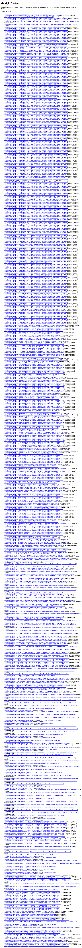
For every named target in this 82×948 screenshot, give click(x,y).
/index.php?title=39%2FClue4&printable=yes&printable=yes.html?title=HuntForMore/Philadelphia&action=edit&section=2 (35, 487)
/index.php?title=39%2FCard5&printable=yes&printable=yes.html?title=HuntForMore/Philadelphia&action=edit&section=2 (35, 244)
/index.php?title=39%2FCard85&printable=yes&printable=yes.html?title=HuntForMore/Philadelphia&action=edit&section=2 (35, 302)
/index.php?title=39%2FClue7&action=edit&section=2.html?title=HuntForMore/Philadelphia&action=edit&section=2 (33, 510)
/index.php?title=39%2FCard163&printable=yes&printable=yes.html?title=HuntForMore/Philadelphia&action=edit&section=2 (36, 109)
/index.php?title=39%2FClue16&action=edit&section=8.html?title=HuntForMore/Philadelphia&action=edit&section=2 (34, 445)
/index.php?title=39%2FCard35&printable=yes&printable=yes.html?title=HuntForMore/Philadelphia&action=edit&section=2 (35, 170)
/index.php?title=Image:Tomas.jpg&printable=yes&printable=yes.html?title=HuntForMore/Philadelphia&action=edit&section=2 (36, 681)
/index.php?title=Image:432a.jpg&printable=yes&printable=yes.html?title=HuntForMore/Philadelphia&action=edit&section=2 (35, 636)
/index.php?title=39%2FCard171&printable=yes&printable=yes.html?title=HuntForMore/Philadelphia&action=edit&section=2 (36, 118)
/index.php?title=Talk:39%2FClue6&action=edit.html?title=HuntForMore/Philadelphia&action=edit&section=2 (32, 902)
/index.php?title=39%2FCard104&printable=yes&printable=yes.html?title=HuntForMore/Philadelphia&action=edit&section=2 (36, 34)
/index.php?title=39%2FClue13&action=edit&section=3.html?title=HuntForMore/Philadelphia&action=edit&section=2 (34, 384)
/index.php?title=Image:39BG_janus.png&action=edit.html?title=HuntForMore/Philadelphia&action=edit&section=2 (33, 593)
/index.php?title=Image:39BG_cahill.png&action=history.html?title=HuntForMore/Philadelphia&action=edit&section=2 (34, 580)
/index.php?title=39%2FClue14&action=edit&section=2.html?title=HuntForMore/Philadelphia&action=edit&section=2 (34, 402)
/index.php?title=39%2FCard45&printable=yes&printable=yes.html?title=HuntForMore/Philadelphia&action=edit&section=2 (35, 237)
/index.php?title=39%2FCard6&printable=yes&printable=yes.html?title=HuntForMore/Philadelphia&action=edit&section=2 (35, 260)
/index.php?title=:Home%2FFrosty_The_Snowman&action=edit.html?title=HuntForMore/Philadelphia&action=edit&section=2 (36, 552)
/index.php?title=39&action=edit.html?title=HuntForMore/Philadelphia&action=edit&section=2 (28, 180)
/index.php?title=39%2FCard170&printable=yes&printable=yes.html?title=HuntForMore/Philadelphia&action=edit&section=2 (36, 116)
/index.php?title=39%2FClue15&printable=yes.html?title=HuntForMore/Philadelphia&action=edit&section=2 (31, 433)
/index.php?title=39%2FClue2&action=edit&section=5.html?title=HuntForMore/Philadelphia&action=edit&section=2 (33, 459)
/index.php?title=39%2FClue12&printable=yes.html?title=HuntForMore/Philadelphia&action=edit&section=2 (31, 380)
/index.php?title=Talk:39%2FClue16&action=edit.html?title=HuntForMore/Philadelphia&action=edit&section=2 (32, 898)
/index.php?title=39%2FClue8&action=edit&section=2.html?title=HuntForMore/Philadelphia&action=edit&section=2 (33, 527)
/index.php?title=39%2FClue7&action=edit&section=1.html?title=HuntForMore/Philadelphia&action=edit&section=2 (33, 509)
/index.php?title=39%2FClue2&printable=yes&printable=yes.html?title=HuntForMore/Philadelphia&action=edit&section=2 (35, 468)
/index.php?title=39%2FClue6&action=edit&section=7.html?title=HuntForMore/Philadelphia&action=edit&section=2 (33, 500)
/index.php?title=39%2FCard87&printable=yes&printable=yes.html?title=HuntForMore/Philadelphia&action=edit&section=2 (35, 305)
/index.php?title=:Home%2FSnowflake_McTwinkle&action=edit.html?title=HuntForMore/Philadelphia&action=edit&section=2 (36, 556)
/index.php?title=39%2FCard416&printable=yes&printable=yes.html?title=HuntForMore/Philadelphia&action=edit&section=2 (36, 206)
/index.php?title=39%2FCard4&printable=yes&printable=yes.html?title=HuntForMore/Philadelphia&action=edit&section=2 (35, 177)
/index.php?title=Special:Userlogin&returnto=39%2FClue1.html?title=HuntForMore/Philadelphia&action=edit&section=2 (34, 821)
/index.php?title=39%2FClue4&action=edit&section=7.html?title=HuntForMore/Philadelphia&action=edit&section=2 (33, 481)
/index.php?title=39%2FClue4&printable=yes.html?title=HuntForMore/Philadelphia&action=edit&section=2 (31, 488)
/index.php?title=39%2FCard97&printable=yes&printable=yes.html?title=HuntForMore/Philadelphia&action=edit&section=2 (35, 320)
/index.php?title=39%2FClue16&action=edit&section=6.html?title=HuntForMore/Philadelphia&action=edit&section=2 (34, 442)
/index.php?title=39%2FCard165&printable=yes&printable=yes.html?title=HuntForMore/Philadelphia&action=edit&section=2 (36, 112)
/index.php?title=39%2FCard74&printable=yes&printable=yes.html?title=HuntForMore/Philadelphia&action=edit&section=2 (35, 284)
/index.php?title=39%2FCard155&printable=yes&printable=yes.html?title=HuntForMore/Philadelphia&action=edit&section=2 (36, 103)
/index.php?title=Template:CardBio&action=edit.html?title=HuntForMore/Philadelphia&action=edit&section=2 (32, 930)
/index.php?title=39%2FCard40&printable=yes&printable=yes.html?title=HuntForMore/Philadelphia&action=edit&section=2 (35, 179)
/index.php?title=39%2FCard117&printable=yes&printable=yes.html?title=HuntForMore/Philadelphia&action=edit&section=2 (36, 54)
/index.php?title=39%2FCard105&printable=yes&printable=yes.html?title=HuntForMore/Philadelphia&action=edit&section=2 (36, 35)
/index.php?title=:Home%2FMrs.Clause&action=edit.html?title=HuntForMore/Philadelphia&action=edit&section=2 (33, 553)
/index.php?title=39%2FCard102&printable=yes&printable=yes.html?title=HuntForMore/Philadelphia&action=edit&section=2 (36, 31)
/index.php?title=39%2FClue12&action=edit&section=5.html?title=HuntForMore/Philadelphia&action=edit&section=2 (34, 368)
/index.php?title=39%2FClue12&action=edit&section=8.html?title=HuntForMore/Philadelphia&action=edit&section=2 (34, 373)
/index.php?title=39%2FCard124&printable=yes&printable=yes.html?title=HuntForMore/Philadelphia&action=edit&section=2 (36, 66)
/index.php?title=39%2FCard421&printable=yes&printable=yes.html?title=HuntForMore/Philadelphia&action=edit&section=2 (36, 215)
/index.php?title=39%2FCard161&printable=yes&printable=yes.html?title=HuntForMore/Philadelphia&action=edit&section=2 (36, 106)
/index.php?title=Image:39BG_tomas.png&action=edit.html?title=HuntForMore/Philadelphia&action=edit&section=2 (33, 616)
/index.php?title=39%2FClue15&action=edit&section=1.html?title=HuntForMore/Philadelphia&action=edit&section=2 (34, 417)
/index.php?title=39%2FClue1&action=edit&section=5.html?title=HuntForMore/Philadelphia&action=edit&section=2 (33, 332)
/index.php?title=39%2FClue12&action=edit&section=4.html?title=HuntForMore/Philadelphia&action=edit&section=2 (34, 367)
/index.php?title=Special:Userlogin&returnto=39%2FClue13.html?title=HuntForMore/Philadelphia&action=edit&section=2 (35, 826)
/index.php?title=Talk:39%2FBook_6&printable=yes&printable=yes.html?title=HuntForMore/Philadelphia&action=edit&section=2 (37, 879)
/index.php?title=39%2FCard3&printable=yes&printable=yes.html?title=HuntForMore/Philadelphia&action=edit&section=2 (35, 161)
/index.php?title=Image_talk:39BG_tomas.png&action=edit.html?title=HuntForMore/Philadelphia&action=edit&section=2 (35, 688)
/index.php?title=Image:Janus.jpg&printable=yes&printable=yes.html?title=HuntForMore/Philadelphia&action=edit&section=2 (36, 653)
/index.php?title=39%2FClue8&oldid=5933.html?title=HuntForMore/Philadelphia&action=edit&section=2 (31, 539)
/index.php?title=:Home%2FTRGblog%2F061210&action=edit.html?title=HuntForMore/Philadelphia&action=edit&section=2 (36, 558)
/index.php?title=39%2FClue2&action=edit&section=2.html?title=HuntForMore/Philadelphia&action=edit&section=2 (33, 455)
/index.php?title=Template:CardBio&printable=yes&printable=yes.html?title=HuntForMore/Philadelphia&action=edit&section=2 (36, 934)
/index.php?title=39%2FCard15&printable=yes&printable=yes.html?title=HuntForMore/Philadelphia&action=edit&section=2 (35, 102)
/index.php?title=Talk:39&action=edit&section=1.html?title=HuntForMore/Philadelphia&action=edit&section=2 (32, 907)
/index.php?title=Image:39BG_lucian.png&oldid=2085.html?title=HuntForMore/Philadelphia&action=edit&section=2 (33, 607)
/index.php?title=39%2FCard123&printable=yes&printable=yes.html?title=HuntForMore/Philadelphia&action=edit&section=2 (36, 64)
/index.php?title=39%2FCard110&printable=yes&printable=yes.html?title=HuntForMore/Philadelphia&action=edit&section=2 (36, 44)
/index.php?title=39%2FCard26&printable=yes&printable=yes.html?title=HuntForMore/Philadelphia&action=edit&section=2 (35, 156)
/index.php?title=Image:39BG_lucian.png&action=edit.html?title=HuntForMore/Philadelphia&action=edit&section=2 (33, 604)
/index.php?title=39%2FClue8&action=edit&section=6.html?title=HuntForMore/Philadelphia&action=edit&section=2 (33, 533)
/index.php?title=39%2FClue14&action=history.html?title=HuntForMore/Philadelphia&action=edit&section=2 (31, 412)
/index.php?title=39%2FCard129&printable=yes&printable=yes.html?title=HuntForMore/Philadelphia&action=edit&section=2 (36, 73)
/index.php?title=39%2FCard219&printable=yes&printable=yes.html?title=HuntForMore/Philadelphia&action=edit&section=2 (36, 138)
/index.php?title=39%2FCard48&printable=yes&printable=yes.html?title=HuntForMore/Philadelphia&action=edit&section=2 (35, 241)
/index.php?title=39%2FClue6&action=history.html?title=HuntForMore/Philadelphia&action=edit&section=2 (31, 503)
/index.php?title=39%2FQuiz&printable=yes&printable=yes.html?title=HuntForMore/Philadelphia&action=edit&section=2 (35, 545)
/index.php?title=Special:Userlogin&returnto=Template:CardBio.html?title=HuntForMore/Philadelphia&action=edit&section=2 (36, 876)
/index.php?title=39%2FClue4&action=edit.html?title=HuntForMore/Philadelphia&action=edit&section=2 (30, 483)
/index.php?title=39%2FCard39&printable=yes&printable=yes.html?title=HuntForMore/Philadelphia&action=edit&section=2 (35, 176)
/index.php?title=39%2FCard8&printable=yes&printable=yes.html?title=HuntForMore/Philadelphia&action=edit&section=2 (35, 293)
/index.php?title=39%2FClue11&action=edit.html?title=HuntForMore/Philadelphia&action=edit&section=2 (31, 347)
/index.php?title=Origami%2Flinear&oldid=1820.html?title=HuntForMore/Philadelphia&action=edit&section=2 (32, 689)
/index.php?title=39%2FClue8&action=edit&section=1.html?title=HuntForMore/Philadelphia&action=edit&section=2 (33, 526)
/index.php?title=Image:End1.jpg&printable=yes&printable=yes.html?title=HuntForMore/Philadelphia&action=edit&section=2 (36, 643)
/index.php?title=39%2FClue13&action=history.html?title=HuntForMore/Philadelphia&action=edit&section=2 (31, 394)
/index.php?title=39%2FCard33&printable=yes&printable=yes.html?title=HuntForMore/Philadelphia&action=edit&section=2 (35, 167)
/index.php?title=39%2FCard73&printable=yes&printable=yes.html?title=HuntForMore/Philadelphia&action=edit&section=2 (35, 283)
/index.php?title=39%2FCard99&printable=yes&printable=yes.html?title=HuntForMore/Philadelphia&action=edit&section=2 (35, 323)
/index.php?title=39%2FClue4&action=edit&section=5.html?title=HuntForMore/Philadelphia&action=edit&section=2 (33, 478)
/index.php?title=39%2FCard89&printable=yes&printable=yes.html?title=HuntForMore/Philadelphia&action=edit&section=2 (35, 307)
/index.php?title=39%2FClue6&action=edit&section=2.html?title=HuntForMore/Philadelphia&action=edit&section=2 (33, 493)
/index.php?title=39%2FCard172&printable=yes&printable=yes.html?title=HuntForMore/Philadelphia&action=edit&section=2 (36, 119)
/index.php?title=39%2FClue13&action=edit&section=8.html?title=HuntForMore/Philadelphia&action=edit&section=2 (34, 391)
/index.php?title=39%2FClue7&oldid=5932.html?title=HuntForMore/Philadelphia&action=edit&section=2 (31, 522)
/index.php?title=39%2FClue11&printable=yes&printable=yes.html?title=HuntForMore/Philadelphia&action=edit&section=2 (35, 360)
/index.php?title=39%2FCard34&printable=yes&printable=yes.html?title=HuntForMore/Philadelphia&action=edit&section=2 (35, 169)
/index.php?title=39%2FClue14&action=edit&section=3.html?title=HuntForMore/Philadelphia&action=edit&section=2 (34, 403)
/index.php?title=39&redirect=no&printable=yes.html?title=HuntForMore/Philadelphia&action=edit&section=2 (32, 549)
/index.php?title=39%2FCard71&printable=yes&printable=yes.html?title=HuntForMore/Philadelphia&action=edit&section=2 (35, 280)
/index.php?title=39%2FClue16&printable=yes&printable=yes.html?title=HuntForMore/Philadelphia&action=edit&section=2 (35, 451)
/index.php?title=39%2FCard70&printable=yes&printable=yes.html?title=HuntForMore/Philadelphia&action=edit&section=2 (35, 279)
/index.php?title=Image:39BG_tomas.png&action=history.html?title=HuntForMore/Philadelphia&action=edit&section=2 (34, 617)
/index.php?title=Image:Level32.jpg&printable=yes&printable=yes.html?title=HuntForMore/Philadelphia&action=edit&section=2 (36, 661)
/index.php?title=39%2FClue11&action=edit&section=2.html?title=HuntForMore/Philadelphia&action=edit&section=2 (34, 345)
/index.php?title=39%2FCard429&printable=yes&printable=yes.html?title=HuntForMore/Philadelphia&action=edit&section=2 (36, 226)
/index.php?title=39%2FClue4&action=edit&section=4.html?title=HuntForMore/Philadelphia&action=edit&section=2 (33, 477)
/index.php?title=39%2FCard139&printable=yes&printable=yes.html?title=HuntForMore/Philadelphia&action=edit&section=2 (36, 89)
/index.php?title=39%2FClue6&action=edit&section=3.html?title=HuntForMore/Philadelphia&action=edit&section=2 (33, 494)
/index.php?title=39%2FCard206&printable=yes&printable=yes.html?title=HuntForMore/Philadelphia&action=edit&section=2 (36, 135)
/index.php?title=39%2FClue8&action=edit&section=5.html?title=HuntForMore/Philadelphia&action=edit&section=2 (33, 532)
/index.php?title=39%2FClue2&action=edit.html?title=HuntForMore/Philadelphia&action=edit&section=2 (30, 464)
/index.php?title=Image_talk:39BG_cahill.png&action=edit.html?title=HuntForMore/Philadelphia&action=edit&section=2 (34, 684)
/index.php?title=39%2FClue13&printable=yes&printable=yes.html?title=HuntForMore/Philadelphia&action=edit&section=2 (35, 397)
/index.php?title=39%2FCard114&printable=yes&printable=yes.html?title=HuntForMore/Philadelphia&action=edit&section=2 (36, 50)
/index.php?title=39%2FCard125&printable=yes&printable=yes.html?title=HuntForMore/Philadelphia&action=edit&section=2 (36, 67)
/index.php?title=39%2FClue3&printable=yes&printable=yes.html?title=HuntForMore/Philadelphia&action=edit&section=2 (35, 471)
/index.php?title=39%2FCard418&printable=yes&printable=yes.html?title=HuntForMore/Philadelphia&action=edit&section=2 (36, 209)
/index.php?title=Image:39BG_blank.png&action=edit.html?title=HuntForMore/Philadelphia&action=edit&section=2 (33, 566)
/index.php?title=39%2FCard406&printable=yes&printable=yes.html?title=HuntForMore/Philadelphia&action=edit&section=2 (36, 190)
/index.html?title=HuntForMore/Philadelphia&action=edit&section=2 (21, 14)
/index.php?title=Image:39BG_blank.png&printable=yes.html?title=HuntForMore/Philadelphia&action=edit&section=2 (34, 574)
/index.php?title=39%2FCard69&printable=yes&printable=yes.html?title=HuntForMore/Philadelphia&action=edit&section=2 (35, 276)
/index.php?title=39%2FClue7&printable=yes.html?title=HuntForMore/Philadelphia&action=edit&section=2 (31, 525)
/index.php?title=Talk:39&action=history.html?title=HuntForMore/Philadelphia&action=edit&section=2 (30, 914)
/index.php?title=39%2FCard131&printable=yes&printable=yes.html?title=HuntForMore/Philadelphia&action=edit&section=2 (36, 77)
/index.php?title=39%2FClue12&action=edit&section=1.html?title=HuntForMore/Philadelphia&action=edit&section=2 (34, 362)
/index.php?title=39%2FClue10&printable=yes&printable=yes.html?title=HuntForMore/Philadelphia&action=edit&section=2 (35, 342)
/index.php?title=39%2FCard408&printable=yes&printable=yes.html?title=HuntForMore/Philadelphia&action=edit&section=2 (36, 193)
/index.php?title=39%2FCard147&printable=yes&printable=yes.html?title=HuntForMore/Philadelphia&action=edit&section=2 (36, 101)
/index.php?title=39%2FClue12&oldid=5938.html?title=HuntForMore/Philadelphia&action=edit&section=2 (31, 377)
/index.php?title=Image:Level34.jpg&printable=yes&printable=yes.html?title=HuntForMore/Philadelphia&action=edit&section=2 (36, 663)
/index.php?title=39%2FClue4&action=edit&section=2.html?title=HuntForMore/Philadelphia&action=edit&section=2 (33, 474)
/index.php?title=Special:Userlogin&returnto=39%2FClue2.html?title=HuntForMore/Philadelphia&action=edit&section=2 (34, 831)
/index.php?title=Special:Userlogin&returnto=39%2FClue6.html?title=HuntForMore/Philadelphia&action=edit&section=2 (34, 834)
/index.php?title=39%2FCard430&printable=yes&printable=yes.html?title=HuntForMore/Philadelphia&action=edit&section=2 (36, 229)
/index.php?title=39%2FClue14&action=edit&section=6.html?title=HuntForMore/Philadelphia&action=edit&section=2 (34, 407)
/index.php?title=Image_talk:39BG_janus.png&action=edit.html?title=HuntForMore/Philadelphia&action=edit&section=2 (34, 685)
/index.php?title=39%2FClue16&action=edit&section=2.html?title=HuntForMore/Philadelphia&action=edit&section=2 (34, 436)
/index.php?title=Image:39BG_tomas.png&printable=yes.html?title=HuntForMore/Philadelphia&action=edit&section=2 (34, 623)
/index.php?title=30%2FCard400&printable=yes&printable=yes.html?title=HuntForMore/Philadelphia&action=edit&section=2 (36, 18)
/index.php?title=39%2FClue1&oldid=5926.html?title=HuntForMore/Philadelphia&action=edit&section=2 (31, 338)
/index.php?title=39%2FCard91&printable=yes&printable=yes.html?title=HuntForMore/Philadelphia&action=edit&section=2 (35, 312)
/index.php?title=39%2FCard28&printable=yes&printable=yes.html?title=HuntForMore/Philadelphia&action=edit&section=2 (35, 158)
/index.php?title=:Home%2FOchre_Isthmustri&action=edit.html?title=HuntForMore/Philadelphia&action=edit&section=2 (34, 555)
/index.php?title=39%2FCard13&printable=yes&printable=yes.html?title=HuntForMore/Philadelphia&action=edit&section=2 (35, 74)
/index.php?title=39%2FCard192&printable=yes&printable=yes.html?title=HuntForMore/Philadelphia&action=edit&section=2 (36, 129)
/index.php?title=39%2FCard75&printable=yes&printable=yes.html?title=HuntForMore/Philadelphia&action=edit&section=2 (35, 286)
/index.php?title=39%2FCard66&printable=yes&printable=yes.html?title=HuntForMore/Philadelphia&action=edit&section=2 (35, 271)
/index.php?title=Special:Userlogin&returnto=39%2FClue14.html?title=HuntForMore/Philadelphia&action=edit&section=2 (35, 827)
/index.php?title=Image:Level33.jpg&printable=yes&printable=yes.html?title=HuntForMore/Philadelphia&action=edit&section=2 (36, 662)
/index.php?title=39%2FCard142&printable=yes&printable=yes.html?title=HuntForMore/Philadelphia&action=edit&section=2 (36, 95)
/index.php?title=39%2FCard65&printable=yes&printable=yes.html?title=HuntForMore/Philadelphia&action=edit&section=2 (35, 270)
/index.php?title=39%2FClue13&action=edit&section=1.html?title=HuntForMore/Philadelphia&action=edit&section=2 (34, 381)
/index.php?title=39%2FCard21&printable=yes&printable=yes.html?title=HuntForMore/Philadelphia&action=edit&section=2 (35, 137)
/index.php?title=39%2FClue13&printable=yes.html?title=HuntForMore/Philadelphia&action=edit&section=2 (31, 399)
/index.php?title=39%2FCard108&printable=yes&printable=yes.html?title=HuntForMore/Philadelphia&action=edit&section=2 (36, 40)
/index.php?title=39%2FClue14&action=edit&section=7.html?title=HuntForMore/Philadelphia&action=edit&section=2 (34, 409)
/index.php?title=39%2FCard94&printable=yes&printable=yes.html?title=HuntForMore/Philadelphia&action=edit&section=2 (35, 316)
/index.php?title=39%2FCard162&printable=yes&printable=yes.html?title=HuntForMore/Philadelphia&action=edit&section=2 (36, 108)
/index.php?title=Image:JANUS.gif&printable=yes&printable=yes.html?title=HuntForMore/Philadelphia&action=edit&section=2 (36, 652)
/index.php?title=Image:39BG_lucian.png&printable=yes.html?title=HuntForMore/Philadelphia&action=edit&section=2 (34, 611)
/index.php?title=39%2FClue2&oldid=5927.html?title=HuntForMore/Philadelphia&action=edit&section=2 (31, 467)
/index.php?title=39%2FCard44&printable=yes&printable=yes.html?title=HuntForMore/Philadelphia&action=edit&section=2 (35, 235)
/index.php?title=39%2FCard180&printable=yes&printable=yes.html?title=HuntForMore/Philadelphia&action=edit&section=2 (36, 124)
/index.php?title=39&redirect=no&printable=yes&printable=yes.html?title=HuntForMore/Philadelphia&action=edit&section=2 (36, 548)
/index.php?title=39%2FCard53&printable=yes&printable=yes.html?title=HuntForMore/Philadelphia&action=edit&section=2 (35, 250)
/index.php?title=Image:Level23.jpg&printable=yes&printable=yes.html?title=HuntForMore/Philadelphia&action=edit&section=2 (36, 659)
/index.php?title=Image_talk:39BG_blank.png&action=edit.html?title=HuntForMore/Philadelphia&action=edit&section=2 (34, 682)
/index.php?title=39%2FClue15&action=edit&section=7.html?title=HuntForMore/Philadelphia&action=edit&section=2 (34, 426)
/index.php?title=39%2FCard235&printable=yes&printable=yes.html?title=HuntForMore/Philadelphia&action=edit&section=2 (36, 143)
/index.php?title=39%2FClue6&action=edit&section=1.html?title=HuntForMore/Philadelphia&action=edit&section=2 (33, 491)
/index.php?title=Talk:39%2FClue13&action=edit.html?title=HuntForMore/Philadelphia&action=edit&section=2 (32, 894)
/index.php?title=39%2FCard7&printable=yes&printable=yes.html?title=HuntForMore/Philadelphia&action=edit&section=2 (35, 277)
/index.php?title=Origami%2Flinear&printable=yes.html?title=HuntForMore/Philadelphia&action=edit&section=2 (32, 692)
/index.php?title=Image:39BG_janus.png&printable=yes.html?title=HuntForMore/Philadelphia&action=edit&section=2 (34, 600)
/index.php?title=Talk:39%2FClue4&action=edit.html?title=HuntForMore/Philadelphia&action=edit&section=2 (32, 901)
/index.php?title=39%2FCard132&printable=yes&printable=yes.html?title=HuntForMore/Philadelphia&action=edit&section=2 (36, 79)
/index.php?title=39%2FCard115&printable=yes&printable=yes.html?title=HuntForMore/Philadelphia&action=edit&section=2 (36, 51)
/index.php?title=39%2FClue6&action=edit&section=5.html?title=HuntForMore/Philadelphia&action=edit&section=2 (33, 497)
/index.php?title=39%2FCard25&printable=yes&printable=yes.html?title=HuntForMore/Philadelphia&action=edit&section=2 (35, 150)
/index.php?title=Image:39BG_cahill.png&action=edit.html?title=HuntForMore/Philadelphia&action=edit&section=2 (33, 578)
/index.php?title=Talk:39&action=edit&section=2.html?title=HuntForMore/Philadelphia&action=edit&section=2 (32, 908)
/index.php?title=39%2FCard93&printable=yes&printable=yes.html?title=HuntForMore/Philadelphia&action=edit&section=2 (35, 315)
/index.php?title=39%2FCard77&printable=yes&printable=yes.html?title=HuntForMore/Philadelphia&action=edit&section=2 (35, 289)
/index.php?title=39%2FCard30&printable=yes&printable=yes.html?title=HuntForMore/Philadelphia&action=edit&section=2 (35, 163)
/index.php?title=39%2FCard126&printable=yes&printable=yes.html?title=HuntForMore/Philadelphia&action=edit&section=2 (36, 69)
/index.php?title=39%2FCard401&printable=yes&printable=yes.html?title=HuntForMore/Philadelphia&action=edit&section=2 (36, 183)
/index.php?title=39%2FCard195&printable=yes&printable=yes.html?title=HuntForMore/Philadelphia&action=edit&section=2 (36, 131)
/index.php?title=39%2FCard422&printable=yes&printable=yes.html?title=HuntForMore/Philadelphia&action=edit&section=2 (36, 216)
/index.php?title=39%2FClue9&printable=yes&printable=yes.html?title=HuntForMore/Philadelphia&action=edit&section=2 (35, 543)
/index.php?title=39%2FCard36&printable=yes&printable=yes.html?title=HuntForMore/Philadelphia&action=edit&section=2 (35, 171)
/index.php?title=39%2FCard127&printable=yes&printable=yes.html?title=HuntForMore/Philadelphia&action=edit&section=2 (36, 70)
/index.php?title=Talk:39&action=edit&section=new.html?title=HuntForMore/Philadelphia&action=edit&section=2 (33, 911)
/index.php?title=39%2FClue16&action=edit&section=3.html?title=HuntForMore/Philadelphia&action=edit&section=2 (34, 438)
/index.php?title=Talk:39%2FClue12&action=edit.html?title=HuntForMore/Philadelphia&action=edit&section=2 (32, 892)
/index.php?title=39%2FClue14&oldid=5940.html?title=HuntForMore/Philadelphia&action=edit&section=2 (31, 413)
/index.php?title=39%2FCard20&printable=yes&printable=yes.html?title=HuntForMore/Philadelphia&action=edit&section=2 (35, 134)
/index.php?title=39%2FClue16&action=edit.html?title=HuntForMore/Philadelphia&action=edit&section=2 (31, 446)
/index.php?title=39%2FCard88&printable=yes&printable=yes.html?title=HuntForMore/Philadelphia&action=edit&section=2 (35, 306)
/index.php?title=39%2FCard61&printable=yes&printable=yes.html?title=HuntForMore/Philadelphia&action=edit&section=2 (35, 264)
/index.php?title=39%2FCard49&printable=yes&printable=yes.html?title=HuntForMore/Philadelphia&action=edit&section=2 (35, 242)
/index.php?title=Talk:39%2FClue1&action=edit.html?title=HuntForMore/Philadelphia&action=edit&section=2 (32, 889)
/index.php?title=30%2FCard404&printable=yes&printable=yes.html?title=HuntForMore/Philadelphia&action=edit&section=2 (36, 20)
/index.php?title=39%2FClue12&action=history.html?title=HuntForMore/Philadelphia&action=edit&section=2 (31, 375)
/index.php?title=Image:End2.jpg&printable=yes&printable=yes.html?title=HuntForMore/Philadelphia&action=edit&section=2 (36, 645)
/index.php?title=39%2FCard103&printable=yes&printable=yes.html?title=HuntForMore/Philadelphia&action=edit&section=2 (36, 33)
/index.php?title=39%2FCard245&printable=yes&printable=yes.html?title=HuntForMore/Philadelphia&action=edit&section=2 (36, 147)
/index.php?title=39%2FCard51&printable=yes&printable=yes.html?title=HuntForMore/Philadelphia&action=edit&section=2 (35, 247)
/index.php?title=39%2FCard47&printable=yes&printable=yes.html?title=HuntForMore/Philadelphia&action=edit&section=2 (35, 239)
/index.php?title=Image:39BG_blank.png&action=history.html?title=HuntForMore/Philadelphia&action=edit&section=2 (34, 568)
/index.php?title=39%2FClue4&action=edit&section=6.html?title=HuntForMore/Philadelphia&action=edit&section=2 (33, 480)
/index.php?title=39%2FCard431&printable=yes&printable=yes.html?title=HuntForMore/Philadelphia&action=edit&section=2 (36, 231)
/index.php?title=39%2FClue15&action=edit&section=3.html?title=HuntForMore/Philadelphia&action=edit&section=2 (34, 420)
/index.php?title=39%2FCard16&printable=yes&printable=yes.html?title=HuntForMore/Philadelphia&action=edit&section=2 (35, 105)
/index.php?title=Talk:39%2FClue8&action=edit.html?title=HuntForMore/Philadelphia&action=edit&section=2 (32, 905)
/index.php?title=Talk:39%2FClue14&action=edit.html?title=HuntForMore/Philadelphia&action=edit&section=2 (32, 895)
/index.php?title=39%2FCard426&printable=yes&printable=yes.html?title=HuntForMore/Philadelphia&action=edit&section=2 (36, 222)
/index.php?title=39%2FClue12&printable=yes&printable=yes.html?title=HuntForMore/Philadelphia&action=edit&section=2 (35, 378)
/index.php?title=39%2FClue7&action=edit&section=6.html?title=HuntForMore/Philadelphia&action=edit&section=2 (33, 516)
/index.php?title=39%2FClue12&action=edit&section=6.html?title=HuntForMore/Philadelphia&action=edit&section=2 (34, 370)
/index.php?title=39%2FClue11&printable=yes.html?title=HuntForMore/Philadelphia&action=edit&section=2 (31, 361)
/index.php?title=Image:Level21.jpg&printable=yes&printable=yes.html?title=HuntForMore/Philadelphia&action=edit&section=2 (36, 656)
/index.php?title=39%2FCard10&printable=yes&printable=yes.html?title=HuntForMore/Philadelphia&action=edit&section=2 (35, 27)
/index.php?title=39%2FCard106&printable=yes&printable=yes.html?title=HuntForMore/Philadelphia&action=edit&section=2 (36, 37)
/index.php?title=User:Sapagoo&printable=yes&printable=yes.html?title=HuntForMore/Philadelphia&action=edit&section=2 (35, 943)
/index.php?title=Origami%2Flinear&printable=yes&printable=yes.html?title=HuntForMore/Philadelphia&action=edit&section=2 (36, 691)
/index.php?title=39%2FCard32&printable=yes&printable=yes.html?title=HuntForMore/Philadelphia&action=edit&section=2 (35, 166)
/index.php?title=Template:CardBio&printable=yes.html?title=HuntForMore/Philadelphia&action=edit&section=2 (32, 936)
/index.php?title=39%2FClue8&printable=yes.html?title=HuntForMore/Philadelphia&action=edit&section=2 (31, 542)
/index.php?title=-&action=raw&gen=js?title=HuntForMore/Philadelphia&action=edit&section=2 (28, 17)
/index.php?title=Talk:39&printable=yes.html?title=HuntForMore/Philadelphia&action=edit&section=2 (30, 918)
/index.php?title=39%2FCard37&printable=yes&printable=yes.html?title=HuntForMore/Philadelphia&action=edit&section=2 (35, 173)
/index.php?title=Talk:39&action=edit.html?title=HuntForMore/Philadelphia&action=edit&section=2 (29, 912)
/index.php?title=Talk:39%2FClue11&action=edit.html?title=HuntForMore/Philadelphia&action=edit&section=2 (32, 891)
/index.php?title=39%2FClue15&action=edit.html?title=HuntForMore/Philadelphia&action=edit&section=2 (31, 428)
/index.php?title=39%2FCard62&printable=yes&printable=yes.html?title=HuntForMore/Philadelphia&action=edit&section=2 (35, 266)
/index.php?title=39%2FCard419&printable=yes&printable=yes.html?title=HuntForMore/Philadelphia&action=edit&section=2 (36, 211)
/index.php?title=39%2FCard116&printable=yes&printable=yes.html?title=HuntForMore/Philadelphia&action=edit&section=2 (36, 53)
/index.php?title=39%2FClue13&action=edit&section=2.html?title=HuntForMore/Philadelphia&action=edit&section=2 (34, 383)
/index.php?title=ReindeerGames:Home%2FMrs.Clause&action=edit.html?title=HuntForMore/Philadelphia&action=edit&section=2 (37, 743)
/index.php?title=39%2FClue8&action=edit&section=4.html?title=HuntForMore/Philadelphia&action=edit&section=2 (33, 530)
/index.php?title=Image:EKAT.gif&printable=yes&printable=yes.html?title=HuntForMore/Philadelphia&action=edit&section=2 (36, 640)
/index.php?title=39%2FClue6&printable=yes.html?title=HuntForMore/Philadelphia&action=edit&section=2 (31, 507)
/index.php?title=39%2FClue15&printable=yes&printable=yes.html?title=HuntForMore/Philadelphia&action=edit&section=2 (35, 432)
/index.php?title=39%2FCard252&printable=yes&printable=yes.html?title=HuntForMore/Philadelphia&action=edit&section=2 (36, 153)
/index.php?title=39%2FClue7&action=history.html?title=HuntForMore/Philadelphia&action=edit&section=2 (31, 520)
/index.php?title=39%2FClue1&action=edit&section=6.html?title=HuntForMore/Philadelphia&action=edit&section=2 (33, 334)
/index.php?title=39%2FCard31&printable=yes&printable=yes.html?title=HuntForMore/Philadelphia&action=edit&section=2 (35, 164)
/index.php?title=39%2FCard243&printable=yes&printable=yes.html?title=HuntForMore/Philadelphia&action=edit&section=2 (36, 145)
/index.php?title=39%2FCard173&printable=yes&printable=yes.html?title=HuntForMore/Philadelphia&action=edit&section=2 (36, 121)
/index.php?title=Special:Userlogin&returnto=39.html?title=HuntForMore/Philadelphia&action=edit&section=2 (32, 839)
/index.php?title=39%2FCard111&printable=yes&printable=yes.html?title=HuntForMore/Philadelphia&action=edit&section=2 (36, 46)
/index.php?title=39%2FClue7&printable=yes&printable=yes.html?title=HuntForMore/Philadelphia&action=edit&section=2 (35, 523)
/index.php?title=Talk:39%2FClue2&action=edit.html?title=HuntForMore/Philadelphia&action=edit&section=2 (32, 899)
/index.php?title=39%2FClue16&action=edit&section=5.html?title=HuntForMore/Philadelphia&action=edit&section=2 (34, 441)
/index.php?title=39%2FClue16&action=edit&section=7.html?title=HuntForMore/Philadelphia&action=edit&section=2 (34, 443)
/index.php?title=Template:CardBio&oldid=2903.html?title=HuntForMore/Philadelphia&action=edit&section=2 (32, 933)
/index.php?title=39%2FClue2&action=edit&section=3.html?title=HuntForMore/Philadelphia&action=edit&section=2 (33, 457)
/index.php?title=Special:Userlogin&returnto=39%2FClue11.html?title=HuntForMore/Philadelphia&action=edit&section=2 (35, 823)
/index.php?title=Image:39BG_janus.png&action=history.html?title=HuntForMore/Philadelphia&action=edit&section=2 (34, 594)
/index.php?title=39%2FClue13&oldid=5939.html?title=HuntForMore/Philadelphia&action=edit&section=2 (31, 396)
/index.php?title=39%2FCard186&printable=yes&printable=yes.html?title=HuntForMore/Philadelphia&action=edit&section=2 (36, 125)
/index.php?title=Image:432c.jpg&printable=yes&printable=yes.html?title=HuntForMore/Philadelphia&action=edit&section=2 (35, 639)
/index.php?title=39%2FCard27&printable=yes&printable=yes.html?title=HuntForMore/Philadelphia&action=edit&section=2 (35, 157)
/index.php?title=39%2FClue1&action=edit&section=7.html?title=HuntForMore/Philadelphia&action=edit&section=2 (33, 335)
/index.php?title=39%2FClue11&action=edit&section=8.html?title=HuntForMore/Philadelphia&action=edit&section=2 (34, 355)
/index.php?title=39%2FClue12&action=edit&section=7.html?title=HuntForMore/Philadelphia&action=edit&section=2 (34, 371)
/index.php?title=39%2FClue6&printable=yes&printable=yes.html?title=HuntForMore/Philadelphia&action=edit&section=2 (35, 506)
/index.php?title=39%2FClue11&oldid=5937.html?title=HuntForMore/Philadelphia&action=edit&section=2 (31, 358)
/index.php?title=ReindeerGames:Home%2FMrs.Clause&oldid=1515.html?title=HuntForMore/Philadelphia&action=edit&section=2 (37, 747)
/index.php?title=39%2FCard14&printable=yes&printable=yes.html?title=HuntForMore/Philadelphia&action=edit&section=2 (35, 90)
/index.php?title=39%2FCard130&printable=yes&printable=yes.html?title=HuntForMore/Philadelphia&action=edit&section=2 (36, 76)
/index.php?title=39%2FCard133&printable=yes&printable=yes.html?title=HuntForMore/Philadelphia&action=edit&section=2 (36, 80)
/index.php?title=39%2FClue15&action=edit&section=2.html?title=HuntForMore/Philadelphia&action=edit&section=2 (34, 419)
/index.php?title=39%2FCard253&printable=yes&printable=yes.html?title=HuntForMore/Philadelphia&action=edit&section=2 (36, 154)
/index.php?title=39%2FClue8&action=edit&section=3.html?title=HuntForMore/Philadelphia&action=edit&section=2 (33, 529)
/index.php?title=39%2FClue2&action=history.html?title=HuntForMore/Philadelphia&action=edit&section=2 (31, 465)
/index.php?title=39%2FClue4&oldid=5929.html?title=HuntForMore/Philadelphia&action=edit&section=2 (31, 485)
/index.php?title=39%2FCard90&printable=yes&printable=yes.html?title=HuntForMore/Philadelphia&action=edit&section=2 (35, 310)
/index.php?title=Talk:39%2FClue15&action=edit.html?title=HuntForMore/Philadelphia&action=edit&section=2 (32, 896)
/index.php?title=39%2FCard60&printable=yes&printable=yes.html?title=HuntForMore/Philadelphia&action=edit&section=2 (35, 261)
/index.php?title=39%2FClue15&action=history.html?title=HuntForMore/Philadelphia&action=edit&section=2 (31, 429)
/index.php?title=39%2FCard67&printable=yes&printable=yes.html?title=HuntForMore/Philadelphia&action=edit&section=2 (35, 273)
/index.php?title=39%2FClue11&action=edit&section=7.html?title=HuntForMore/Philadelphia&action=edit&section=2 (34, 354)
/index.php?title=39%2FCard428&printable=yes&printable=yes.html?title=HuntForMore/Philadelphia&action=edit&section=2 (36, 225)
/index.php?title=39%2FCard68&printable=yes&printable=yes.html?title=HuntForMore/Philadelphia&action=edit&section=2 (35, 274)
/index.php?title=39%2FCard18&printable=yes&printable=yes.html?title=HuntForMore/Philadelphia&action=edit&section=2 (35, 122)
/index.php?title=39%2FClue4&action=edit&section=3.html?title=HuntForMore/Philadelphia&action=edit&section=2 (33, 475)
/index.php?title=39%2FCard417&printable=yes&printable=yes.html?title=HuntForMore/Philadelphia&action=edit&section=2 (36, 208)
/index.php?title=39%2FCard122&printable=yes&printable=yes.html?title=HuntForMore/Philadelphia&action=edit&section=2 (36, 63)
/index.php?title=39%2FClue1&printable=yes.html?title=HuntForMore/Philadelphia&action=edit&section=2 (31, 341)
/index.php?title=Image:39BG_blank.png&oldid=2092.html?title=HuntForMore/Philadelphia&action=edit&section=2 (33, 569)
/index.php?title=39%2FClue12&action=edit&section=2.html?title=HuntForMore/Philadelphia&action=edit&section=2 (34, 364)
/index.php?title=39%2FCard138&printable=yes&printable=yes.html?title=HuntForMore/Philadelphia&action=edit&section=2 (36, 88)
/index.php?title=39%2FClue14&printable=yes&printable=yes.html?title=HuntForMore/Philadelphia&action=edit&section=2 (35, 415)
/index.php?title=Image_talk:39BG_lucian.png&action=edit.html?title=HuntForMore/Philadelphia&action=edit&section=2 (35, 687)
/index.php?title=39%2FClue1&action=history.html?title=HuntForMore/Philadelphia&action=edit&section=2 (31, 336)
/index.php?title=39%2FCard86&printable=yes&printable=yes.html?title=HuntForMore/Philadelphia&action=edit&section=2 (35, 303)
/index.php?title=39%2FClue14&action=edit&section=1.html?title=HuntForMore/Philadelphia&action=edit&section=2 (34, 400)
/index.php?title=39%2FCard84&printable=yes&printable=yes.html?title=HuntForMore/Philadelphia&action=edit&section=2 (35, 300)
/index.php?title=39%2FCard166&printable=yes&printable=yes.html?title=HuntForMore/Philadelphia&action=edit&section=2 (36, 114)
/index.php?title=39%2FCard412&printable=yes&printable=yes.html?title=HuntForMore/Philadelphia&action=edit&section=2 (36, 200)
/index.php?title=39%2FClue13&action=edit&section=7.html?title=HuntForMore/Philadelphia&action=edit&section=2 (34, 390)
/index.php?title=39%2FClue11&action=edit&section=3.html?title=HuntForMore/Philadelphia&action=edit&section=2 (34, 348)
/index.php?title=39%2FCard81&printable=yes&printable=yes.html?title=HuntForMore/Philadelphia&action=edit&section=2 (35, 296)
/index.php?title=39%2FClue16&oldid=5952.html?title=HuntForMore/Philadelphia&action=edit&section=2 (31, 449)
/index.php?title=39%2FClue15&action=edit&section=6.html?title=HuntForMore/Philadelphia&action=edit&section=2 (34, 425)
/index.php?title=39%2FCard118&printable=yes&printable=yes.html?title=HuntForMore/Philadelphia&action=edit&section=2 (36, 56)
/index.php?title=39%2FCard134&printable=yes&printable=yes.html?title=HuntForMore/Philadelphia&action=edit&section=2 (36, 82)
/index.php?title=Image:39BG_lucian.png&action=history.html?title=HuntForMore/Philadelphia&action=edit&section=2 (34, 606)
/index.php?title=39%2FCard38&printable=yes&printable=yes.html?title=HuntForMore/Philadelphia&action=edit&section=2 (35, 174)
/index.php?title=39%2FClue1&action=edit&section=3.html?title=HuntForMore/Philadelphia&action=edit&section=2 (33, 329)
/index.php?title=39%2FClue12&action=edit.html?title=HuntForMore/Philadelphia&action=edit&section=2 (31, 374)
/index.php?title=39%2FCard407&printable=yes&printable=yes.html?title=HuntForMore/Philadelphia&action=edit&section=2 (36, 192)
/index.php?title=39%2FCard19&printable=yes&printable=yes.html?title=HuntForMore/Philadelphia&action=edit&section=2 (35, 127)
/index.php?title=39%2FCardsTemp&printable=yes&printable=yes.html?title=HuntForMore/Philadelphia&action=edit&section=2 (36, 325)
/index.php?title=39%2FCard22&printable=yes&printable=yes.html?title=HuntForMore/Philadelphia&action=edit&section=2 (35, 140)
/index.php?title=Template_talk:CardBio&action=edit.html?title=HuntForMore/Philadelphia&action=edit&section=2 (33, 937)
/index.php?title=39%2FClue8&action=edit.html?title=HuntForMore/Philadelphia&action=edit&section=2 (30, 536)
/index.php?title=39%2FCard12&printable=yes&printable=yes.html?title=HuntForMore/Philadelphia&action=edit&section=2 (35, 59)
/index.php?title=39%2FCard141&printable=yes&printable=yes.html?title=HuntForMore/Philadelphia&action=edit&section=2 (36, 93)
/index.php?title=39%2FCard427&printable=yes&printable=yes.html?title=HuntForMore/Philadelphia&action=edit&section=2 (36, 224)
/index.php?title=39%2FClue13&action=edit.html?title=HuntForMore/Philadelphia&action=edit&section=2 (31, 393)
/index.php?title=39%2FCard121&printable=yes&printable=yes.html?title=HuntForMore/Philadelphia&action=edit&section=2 (36, 61)
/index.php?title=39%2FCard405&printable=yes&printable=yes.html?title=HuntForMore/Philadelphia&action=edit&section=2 (36, 189)
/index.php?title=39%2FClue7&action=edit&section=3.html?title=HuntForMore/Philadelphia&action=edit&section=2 (33, 512)
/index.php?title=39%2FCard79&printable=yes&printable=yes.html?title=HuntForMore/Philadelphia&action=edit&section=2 (35, 292)
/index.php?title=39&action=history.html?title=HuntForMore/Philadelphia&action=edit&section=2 (28, 546)
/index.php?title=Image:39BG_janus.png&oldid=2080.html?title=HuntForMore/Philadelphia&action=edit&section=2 (33, 595)
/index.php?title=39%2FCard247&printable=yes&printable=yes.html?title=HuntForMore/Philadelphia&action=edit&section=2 (36, 148)
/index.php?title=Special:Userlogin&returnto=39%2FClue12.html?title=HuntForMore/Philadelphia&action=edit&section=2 (35, 824)
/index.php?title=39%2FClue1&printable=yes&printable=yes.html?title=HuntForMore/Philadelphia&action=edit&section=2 (35, 339)
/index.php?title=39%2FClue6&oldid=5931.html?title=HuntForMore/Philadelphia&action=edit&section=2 (31, 504)
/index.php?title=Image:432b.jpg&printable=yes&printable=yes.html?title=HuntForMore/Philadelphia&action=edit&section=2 (36, 637)
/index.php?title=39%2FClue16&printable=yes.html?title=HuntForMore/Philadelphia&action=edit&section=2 (31, 452)
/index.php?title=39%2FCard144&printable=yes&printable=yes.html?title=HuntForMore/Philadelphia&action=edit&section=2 (36, 99)
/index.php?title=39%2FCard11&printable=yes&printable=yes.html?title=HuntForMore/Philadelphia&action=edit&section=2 (35, 43)
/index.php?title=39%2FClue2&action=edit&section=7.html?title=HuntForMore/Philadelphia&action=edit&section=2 (33, 462)
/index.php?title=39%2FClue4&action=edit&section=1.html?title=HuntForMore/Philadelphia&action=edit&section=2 (33, 472)
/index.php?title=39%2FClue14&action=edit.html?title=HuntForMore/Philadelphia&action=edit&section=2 (31, 410)
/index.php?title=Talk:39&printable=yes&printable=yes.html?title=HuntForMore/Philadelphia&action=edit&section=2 (33, 917)
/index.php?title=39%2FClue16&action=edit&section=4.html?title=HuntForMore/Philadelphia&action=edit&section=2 (34, 439)
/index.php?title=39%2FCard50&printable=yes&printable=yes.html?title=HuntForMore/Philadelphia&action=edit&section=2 (35, 245)
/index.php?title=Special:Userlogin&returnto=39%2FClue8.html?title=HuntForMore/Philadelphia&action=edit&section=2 (34, 837)
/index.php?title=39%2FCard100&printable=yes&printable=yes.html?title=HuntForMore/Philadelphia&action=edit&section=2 (36, 28)
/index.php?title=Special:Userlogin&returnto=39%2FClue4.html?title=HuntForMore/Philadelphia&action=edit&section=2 (34, 833)
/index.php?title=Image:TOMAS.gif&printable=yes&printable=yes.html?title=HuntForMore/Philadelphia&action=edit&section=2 (36, 679)
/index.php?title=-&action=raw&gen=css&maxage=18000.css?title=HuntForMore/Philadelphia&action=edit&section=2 (34, 15)
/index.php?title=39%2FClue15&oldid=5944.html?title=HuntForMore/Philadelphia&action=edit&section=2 (31, 430)
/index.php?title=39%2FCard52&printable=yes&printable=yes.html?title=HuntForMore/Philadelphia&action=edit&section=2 (35, 248)
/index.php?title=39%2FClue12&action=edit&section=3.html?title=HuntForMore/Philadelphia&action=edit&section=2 (34, 365)
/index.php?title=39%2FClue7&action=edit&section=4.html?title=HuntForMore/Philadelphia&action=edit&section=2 (33, 513)
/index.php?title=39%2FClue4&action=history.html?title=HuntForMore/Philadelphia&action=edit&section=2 (31, 484)
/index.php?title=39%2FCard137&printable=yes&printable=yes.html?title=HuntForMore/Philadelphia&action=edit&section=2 (36, 86)
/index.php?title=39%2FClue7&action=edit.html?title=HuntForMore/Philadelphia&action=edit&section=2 (30, 519)
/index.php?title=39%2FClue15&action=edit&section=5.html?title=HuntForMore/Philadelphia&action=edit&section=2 (34, 423)
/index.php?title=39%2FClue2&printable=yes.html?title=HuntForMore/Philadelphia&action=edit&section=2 (31, 470)
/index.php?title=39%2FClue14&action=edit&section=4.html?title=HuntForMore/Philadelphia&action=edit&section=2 (34, 404)
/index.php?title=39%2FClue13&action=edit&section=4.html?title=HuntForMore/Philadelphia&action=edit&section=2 (34, 386)
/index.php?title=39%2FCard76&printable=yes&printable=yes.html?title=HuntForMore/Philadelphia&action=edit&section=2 (35, 287)
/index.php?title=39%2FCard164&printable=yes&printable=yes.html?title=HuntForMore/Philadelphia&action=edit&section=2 (36, 111)
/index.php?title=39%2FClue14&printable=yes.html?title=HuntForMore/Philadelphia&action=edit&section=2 (31, 416)
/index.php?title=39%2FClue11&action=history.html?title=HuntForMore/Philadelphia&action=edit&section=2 (31, 357)
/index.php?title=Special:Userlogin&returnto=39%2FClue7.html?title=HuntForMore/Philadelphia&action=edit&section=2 (34, 836)
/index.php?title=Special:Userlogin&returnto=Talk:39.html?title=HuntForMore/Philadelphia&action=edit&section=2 (33, 875)
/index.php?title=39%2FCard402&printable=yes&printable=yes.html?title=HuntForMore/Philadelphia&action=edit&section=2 (36, 184)
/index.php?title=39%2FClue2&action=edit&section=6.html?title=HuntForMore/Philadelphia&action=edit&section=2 (33, 461)
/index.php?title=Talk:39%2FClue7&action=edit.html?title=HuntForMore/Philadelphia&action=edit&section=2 (32, 904)
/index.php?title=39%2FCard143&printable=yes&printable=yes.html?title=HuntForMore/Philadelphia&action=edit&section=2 (36, 96)
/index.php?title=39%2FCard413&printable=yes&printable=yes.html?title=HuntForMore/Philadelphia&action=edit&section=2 (36, 202)
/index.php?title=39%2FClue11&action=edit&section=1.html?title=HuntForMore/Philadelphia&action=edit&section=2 (34, 344)
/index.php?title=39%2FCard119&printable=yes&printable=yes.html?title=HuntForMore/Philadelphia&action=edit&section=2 (36, 57)
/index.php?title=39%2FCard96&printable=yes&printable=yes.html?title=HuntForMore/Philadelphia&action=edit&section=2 (35, 319)
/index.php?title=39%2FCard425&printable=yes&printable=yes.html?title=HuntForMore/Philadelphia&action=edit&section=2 (36, 221)
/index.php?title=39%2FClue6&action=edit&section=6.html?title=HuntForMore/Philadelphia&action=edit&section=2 (33, 498)
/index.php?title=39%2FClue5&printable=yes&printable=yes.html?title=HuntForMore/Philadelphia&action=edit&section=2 (35, 490)
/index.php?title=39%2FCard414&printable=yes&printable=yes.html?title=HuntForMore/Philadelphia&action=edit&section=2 (36, 203)
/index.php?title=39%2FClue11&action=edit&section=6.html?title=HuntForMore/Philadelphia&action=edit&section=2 (34, 352)
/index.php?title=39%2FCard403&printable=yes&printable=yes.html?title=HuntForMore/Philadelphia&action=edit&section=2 (36, 186)
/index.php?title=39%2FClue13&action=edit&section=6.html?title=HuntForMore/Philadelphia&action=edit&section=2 (34, 389)
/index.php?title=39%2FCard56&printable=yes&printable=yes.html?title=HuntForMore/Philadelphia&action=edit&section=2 (35, 254)
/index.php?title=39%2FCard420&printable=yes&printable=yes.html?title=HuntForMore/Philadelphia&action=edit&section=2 (36, 213)
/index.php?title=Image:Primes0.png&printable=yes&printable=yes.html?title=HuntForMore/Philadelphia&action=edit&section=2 (36, 674)
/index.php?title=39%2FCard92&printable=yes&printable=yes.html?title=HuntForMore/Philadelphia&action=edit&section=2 (35, 313)
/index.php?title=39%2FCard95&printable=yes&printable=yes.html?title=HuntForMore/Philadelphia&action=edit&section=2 (35, 318)
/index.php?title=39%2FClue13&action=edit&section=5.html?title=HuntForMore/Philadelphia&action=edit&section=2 (34, 387)
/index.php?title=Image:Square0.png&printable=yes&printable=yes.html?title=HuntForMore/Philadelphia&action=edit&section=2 (36, 678)
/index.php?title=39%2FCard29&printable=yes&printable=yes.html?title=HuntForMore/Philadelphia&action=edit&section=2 (35, 160)
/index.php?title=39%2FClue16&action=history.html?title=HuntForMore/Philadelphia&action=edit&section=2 (31, 448)
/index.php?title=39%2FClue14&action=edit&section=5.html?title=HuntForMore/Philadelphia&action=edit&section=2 (34, 406)
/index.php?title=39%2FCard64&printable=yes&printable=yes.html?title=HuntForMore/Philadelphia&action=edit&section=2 (35, 268)
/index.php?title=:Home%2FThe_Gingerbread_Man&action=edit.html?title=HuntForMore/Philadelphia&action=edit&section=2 (36, 559)
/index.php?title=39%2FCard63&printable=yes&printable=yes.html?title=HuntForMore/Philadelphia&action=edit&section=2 (35, 267)
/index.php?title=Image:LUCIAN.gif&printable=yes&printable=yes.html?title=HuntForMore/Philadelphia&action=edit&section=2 (37, 655)
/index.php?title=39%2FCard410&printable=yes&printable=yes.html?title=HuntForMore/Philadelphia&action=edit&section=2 (36, 197)
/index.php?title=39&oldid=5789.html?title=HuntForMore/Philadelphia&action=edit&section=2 (28, 263)
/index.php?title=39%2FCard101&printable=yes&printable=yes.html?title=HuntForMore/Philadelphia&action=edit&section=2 (36, 30)
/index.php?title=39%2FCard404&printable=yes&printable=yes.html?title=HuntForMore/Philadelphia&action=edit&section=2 (36, 187)
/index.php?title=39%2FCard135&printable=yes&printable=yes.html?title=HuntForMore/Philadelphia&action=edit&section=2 (36, 83)
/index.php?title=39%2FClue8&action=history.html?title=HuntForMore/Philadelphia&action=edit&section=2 (31, 538)
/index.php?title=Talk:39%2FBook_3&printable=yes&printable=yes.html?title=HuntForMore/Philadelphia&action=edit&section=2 (37, 878)
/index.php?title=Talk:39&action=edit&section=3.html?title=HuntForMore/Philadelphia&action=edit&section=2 (32, 909)
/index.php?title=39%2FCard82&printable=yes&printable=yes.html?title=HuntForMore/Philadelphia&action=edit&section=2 (35, 297)
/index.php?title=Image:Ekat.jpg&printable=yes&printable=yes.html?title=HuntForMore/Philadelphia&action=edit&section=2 (35, 642)
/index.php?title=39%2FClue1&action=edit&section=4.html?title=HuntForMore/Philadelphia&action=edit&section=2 (33, 331)
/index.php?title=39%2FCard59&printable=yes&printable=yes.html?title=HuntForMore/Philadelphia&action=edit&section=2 (35, 258)
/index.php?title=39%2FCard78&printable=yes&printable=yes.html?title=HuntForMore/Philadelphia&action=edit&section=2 (35, 290)
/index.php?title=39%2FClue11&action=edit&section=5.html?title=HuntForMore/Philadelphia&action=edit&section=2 (34, 351)
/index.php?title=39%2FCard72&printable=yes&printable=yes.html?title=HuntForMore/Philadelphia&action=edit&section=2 (35, 281)
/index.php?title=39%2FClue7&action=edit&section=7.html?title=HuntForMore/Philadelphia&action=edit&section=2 (33, 517)
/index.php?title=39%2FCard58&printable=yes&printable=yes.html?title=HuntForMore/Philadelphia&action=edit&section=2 (35, 257)
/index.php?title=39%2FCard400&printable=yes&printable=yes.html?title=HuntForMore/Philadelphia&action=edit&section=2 (36, 182)
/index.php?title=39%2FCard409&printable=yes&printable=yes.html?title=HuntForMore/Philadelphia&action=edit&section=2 (36, 195)
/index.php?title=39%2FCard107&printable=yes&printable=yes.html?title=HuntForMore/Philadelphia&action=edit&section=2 (36, 38)
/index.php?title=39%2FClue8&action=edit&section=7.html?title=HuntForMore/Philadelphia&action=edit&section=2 (33, 535)
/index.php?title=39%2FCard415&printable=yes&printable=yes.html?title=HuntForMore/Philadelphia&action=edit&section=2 (36, 205)
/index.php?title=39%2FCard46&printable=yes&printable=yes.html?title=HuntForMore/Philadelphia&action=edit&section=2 (35, 238)
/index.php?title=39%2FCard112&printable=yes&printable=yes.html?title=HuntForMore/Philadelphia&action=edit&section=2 (36, 47)
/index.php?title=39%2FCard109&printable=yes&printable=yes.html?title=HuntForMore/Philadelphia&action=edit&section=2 (36, 41)
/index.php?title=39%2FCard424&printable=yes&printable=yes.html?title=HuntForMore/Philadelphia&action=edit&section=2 (36, 219)
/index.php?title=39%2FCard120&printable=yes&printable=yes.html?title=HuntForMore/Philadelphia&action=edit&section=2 (36, 60)
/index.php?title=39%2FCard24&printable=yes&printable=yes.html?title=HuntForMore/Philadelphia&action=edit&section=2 (35, 144)
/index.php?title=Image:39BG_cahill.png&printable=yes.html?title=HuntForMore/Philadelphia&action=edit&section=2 (34, 585)
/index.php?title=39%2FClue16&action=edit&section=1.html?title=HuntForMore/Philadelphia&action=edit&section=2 (34, 435)
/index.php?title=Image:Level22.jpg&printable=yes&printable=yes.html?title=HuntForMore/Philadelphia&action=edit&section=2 (36, 658)
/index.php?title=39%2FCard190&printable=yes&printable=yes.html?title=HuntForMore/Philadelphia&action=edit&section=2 (36, 128)
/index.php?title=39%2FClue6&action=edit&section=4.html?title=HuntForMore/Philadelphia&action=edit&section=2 (33, 496)
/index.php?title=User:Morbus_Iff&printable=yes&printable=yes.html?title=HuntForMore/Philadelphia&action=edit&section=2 (36, 941)
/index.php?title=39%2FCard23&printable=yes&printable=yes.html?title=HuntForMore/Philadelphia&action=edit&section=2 (35, 141)
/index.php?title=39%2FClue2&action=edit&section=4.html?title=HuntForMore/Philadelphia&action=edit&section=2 (33, 458)
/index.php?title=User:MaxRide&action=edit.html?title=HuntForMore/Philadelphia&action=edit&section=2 (31, 940)
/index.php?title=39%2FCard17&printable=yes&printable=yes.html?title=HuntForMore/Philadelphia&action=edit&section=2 (35, 115)
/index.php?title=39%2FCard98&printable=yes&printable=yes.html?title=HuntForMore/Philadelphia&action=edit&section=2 (35, 322)
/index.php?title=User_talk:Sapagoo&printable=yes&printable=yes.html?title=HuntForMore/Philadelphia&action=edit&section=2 (36, 946)
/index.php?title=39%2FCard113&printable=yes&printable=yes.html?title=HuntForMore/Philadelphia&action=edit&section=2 (36, 48)
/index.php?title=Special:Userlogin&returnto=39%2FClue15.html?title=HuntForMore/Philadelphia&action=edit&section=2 (35, 828)
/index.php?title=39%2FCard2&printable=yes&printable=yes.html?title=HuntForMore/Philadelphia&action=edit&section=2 (35, 132)
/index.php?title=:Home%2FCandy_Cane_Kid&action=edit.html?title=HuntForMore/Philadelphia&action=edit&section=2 (35, 551)
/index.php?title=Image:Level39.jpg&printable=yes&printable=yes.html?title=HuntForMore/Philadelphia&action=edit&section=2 (36, 665)
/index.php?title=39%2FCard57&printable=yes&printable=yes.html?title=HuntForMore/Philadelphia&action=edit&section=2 (35, 255)
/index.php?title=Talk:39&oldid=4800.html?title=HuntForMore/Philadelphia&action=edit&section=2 (29, 915)
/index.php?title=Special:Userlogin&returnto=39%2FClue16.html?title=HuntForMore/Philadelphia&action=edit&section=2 (35, 830)
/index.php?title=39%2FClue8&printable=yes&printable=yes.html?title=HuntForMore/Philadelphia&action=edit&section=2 (35, 540)
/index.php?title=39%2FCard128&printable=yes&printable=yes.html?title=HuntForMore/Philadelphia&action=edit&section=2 (36, 72)
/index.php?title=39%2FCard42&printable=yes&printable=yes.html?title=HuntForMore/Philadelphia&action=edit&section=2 (35, 212)
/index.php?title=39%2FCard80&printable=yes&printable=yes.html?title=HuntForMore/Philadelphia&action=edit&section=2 (35, 294)
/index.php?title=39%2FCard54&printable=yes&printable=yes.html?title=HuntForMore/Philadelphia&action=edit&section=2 (35, 251)
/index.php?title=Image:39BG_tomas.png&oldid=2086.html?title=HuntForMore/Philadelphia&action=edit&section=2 (33, 619)
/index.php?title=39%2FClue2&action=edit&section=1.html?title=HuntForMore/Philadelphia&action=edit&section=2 (33, 454)
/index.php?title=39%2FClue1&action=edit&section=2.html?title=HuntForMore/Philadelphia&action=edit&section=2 (33, 328)
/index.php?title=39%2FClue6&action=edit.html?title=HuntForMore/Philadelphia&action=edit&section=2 (30, 501)
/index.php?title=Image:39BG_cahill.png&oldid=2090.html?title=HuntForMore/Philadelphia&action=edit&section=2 (33, 581)
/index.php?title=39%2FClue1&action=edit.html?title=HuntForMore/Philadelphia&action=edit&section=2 (30, 98)
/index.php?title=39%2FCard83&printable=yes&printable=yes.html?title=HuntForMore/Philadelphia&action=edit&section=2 (35, 299)
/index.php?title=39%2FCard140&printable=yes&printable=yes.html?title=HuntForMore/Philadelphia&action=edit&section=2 (36, 92)
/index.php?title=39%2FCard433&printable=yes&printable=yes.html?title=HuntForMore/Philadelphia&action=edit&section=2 (36, 234)
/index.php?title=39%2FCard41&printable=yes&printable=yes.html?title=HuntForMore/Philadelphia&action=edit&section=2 (35, 196)
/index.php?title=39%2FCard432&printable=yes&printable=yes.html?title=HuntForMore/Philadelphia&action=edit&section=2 (36, 232)
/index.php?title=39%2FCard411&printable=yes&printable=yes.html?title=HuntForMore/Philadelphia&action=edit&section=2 (36, 199)
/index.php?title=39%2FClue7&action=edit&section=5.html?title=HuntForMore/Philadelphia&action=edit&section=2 (33, 514)
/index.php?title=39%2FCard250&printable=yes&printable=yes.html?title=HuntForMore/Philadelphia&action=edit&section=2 (36, 151)
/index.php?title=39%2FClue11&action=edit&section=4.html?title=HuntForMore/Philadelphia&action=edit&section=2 (34, 349)
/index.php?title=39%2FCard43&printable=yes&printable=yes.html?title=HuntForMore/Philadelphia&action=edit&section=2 (35, 228)
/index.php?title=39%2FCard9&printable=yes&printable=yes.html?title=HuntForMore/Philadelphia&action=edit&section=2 (35, 309)
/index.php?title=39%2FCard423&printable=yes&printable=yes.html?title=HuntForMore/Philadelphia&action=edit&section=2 (36, 218)
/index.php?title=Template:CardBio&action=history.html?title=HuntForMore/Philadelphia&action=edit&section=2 (32, 931)
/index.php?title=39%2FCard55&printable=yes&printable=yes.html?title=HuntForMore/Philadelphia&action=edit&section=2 (35, 252)
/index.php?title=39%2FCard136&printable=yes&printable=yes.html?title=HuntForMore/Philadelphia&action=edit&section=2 (36, 85)
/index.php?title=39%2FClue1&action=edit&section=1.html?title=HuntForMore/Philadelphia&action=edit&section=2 (33, 326)
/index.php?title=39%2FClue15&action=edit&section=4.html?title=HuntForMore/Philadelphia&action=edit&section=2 (34, 422)
